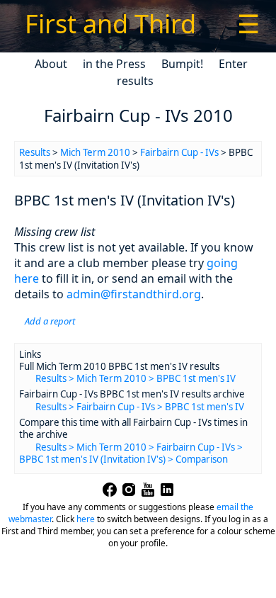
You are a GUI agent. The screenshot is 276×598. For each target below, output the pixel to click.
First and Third (110, 23)
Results (34, 152)
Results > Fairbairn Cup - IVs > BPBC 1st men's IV (139, 406)
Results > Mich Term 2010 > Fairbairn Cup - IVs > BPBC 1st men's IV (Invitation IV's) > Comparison (131, 453)
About (51, 64)
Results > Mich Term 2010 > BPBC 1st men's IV (135, 378)
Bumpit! (182, 64)
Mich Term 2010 (95, 152)
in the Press (114, 64)
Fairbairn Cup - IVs (179, 152)
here (85, 519)
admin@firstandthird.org (134, 294)
